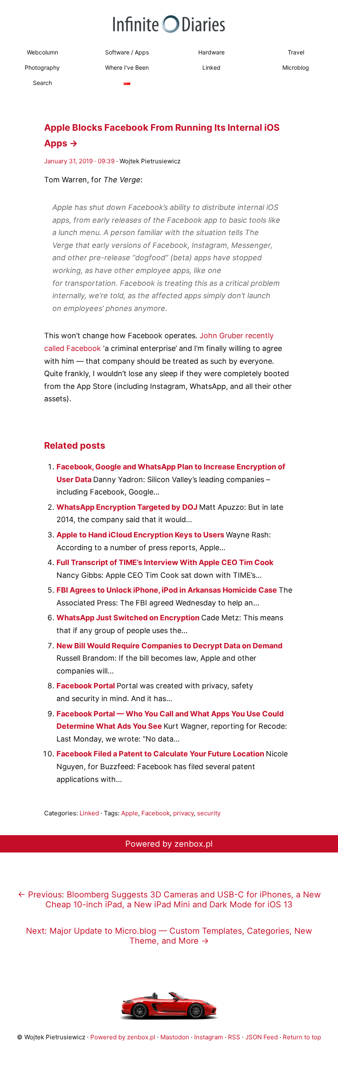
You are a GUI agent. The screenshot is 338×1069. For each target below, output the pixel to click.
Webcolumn (42, 52)
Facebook (155, 813)
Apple (129, 813)
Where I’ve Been (127, 67)
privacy (183, 813)
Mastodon (174, 1037)
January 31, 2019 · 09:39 (79, 161)
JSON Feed (261, 1037)
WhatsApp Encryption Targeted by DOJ (127, 507)
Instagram (208, 1037)
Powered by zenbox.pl (169, 844)
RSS (234, 1037)
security (209, 813)
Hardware (211, 52)
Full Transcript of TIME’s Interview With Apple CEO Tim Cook (164, 562)
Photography (42, 67)
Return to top (302, 1037)
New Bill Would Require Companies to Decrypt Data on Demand (169, 645)
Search (42, 82)
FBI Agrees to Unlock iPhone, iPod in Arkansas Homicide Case (167, 590)
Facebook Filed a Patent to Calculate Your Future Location (161, 753)
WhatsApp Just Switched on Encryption (128, 617)
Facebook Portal (86, 685)
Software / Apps (127, 52)
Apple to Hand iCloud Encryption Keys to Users (141, 534)
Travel (296, 52)
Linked (211, 67)
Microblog (295, 67)
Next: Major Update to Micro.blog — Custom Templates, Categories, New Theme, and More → (169, 936)
